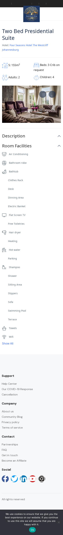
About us (8, 411)
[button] (47, 14)
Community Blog (12, 417)
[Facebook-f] (5, 478)
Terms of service (12, 427)
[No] (58, 522)
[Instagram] (41, 478)
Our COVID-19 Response (17, 389)
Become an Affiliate (14, 460)
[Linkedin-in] (23, 478)
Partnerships (10, 444)
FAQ (4, 450)
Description (13, 135)
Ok (32, 529)
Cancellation (10, 394)
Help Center (9, 384)
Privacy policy (10, 422)
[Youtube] (32, 478)
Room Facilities (17, 145)
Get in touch (10, 455)
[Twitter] (14, 478)
